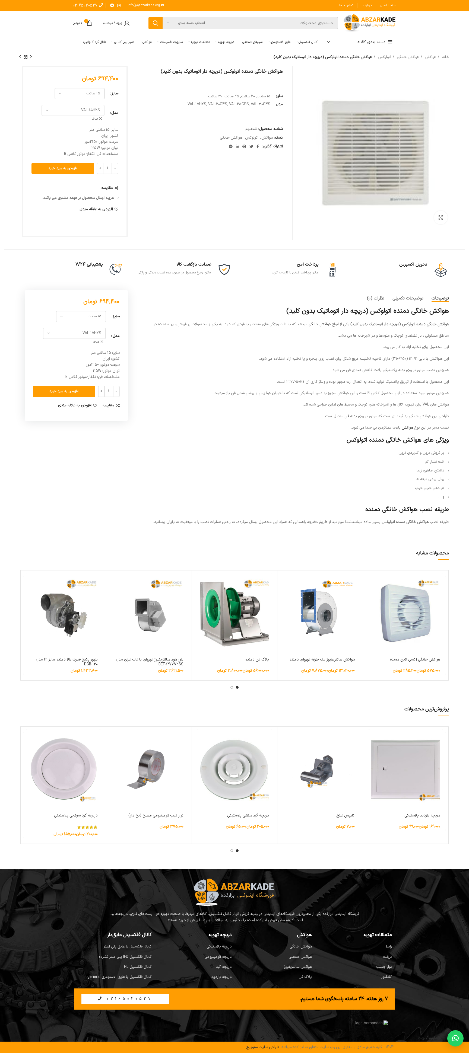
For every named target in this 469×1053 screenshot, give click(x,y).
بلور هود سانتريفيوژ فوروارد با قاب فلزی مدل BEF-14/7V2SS (149, 662)
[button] (113, 582)
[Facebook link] (258, 146)
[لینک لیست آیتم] (354, 947)
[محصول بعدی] (20, 57)
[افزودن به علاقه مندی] (370, 606)
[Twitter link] (251, 146)
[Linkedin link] (237, 146)
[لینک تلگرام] (112, 5)
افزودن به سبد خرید (62, 168)
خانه (445, 57)
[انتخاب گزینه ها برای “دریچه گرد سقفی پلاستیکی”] (198, 738)
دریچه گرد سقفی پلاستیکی (248, 815)
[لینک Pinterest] (244, 146)
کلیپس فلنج (345, 815)
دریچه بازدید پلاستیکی (422, 815)
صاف (95, 119)
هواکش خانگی (407, 57)
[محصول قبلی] (31, 57)
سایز (115, 93)
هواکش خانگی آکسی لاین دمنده (415, 659)
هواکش (430, 57)
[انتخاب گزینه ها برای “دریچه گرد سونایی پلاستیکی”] (27, 738)
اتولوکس (384, 57)
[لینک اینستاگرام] (119, 5)
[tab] (440, 298)
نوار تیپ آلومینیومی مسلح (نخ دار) (155, 815)
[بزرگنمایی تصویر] (441, 217)
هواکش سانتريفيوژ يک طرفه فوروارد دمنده (322, 659)
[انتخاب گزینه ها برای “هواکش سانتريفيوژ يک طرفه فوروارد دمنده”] (284, 582)
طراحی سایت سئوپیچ (262, 1047)
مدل (114, 113)
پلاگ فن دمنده (257, 659)
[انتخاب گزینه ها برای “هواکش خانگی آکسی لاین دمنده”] (370, 582)
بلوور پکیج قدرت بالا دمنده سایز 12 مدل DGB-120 (67, 662)
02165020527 (86, 5)
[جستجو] (155, 23)
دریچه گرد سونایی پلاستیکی (76, 815)
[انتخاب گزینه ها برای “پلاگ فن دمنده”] (198, 582)
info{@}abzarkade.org (144, 5)
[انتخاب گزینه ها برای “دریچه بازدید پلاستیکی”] (370, 738)
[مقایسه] (370, 594)
